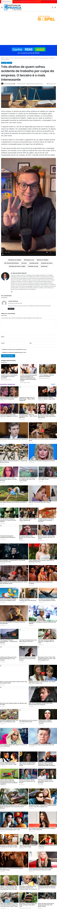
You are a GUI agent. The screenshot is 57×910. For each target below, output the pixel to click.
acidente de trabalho (15, 260)
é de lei (24, 263)
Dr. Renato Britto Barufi (9, 83)
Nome (3, 336)
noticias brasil (34, 263)
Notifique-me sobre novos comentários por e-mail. (14, 349)
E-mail (3, 343)
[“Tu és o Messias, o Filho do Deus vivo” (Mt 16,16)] (47, 369)
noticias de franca (47, 263)
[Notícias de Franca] (12, 7)
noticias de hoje (33, 266)
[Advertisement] (28, 33)
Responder (11, 308)
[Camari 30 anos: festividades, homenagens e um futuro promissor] (9, 369)
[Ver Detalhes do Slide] (28, 17)
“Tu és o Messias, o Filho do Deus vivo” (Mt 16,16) (46, 375)
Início (3, 58)
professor (45, 266)
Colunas (11, 58)
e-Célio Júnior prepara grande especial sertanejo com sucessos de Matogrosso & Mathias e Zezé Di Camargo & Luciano (28, 377)
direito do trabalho (43, 260)
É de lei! (9, 62)
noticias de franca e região (17, 266)
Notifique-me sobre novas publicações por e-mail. (14, 352)
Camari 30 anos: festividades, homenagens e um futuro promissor (9, 376)
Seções (7, 58)
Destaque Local (29, 260)
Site (31, 343)
